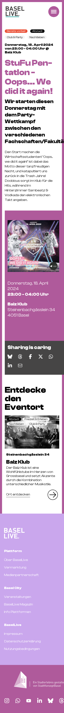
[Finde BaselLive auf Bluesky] (50, 700)
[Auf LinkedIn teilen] (10, 365)
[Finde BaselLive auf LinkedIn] (39, 700)
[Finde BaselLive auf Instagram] (7, 700)
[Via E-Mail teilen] (20, 365)
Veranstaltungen (17, 597)
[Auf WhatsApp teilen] (50, 356)
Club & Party (15, 37)
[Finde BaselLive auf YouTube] (28, 700)
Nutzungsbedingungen (22, 649)
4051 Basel (31, 310)
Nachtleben (37, 37)
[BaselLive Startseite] (15, 11)
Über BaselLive (16, 560)
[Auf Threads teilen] (20, 356)
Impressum (13, 634)
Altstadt (37, 31)
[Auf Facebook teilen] (30, 356)
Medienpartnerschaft (21, 575)
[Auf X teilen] (40, 356)
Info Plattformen (17, 612)
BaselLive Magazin (18, 604)
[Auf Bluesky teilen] (10, 356)
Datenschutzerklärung (22, 641)
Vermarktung (15, 567)
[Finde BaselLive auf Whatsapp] (17, 700)
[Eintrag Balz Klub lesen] (32, 432)
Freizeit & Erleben (36, 419)
